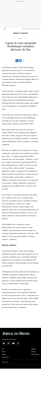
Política (33, 351)
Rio (3, 349)
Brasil (3, 351)
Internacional (35, 354)
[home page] (20, 33)
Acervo (20, 38)
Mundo (4, 354)
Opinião (33, 349)
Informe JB (5, 357)
